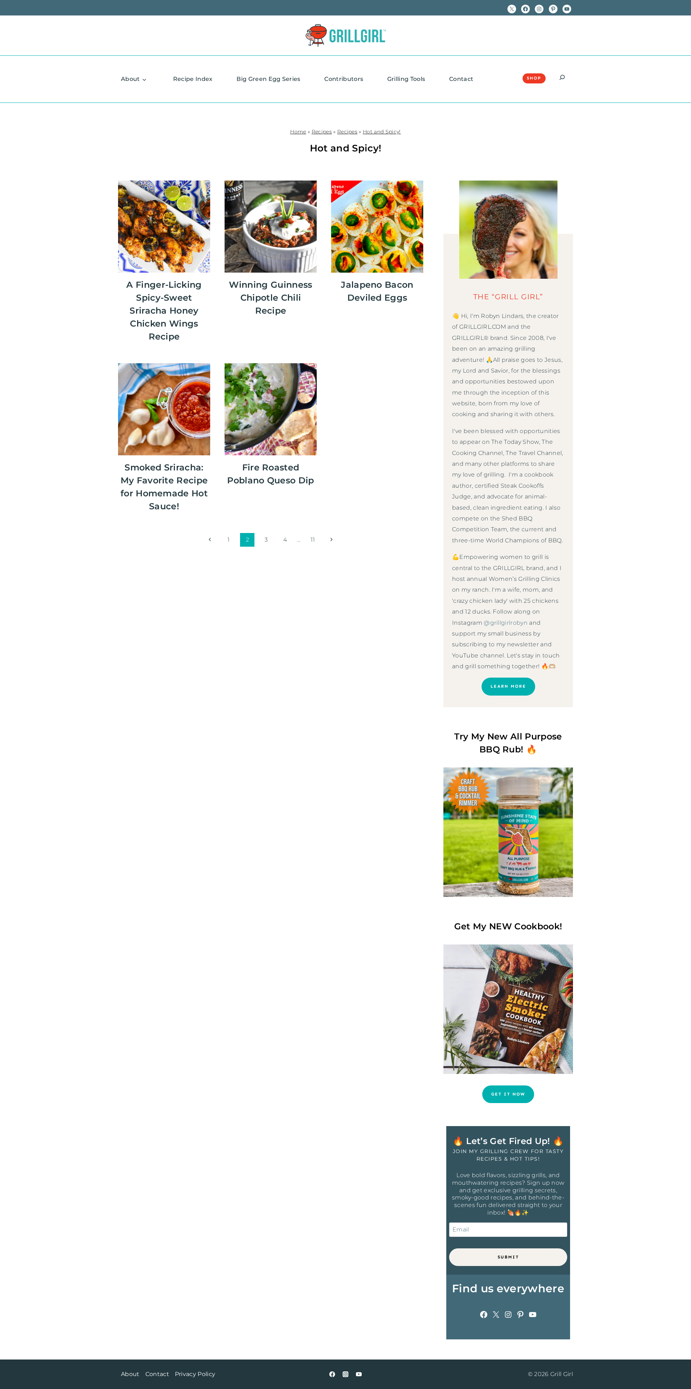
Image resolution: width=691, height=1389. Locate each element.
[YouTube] (359, 1374)
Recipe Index (193, 79)
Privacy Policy (195, 1374)
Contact (461, 79)
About (130, 79)
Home (298, 132)
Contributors (343, 79)
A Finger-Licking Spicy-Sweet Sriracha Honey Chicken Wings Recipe (164, 310)
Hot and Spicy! (382, 132)
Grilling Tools (406, 79)
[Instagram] (345, 1374)
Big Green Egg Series (268, 79)
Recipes (322, 132)
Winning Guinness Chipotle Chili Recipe (270, 297)
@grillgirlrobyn (506, 622)
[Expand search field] (562, 78)
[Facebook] (332, 1374)
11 (313, 539)
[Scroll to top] (674, 1361)
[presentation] (164, 227)
